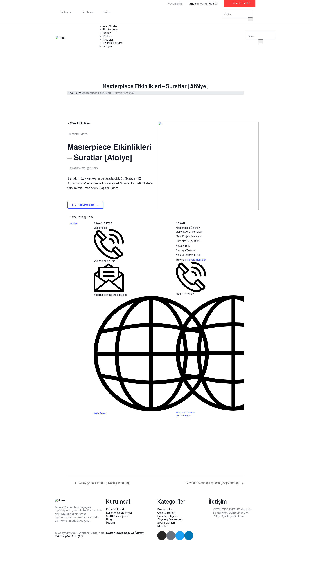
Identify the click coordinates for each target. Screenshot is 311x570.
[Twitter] (179, 535)
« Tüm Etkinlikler (78, 123)
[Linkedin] (188, 535)
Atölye (73, 223)
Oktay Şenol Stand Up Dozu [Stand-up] (103, 483)
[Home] (61, 37)
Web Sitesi (100, 413)
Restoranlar (110, 29)
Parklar (107, 36)
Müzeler (108, 39)
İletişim (107, 46)
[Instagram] (161, 535)
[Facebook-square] (170, 535)
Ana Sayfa (110, 26)
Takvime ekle (86, 205)
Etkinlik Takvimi (113, 42)
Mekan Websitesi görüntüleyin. (185, 414)
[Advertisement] (155, 449)
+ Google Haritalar (195, 259)
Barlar (107, 33)
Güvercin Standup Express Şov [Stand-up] (213, 483)
